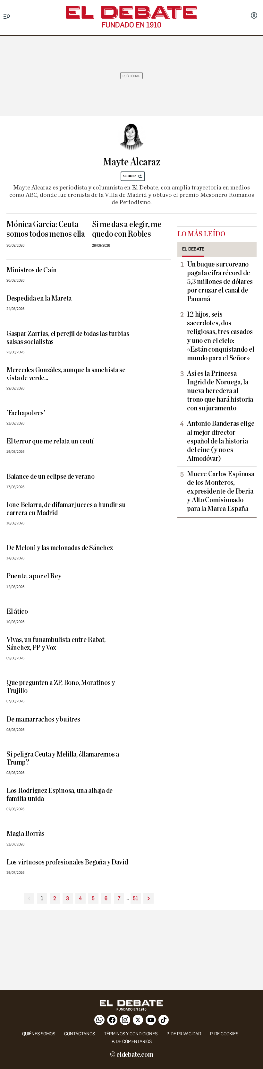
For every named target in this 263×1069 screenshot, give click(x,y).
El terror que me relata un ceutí (49, 441)
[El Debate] (131, 12)
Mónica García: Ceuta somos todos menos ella (45, 229)
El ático (17, 611)
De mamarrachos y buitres (43, 719)
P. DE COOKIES (224, 1034)
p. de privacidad (183, 1034)
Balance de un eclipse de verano (50, 476)
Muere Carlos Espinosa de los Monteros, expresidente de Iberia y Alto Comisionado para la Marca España (220, 491)
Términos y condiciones (130, 1034)
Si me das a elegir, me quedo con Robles (126, 229)
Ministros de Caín (31, 270)
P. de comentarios (132, 1041)
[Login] (254, 16)
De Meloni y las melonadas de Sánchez (59, 548)
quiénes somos (38, 1034)
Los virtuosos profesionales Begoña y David (67, 862)
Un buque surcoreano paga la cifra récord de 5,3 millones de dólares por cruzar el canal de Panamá (220, 281)
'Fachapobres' (25, 413)
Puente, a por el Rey (33, 576)
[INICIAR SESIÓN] (254, 16)
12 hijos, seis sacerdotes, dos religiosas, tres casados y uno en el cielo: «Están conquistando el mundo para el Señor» (220, 336)
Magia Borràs (25, 833)
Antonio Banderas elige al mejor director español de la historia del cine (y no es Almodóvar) (220, 441)
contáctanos (79, 1034)
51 (135, 898)
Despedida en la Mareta (39, 298)
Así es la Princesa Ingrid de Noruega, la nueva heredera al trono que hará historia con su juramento (220, 391)
